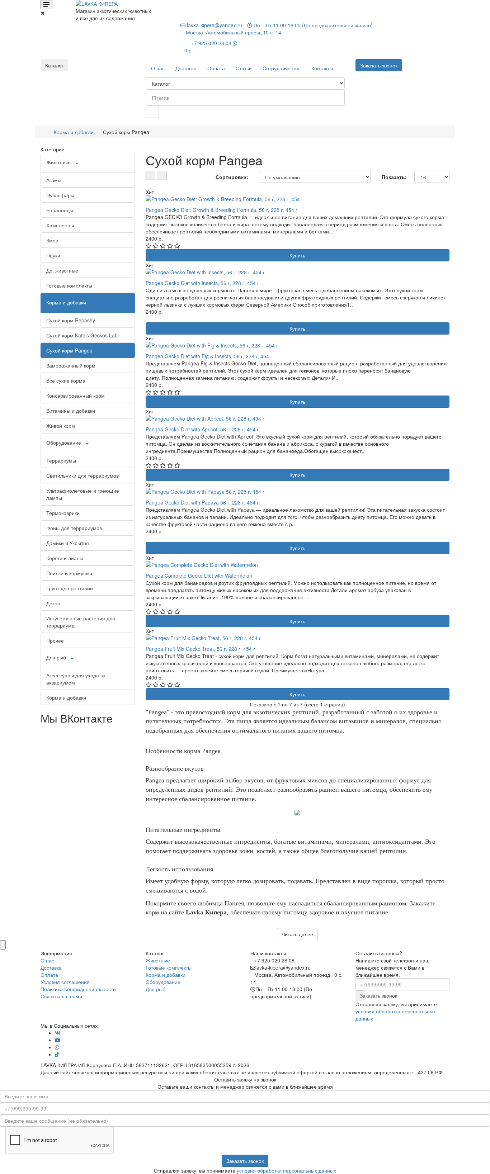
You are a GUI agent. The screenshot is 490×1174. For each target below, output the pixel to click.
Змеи (52, 240)
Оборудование (63, 442)
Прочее (55, 640)
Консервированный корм (75, 395)
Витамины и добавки (70, 410)
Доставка (186, 68)
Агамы (53, 180)
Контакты (322, 68)
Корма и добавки (74, 132)
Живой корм (60, 425)
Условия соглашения (65, 981)
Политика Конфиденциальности (78, 989)
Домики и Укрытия (67, 542)
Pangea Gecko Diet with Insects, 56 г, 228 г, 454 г (202, 283)
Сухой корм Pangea (69, 350)
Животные (58, 162)
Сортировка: (232, 176)
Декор (53, 603)
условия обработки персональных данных (286, 1170)
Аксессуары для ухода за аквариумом (75, 679)
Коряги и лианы (64, 558)
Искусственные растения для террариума (80, 622)
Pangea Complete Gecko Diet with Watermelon (199, 575)
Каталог (54, 65)
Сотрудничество (282, 68)
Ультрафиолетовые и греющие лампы (82, 494)
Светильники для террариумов (82, 475)
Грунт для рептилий (69, 588)
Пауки (53, 255)
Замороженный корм (70, 365)
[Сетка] (161, 175)
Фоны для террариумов (74, 527)
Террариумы (61, 460)
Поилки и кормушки (69, 573)
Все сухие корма (65, 380)
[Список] (150, 175)
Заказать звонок (362, 995)
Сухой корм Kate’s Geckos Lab (82, 335)
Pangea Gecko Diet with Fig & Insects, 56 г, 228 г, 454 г (209, 356)
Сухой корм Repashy (70, 320)
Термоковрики (63, 512)
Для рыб (56, 657)
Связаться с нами (61, 996)
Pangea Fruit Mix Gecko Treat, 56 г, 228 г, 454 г (200, 648)
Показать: (394, 176)
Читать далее (297, 934)
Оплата (216, 68)
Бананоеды (59, 210)
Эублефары (60, 195)
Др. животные (62, 270)
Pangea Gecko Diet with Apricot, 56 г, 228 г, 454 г (202, 429)
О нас (158, 68)
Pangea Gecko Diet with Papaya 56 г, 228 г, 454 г (202, 502)
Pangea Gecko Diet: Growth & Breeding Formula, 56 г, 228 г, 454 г (221, 209)
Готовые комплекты (69, 285)
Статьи (244, 68)
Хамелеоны (60, 225)
